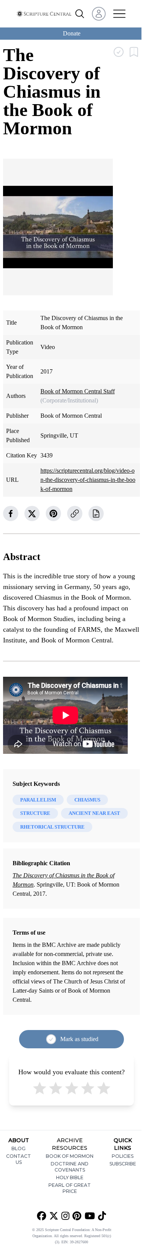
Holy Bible (70, 1177)
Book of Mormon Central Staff (77, 391)
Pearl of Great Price (69, 1188)
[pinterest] (53, 513)
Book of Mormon (69, 1156)
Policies (122, 1156)
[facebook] (10, 513)
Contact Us (18, 1159)
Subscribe (122, 1164)
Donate (71, 33)
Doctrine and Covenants (69, 1167)
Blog (18, 1148)
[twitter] (32, 513)
